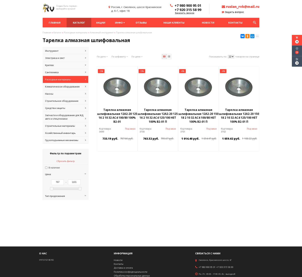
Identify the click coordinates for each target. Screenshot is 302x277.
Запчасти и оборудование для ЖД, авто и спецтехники (64, 117)
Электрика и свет (55, 58)
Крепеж (49, 65)
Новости (208, 22)
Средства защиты (55, 108)
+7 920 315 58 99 (224, 267)
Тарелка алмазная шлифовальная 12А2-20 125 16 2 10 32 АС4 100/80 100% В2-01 (117, 116)
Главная (54, 22)
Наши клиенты (173, 22)
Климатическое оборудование (62, 86)
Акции (100, 22)
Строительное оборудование (61, 100)
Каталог (79, 22)
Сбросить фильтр (65, 161)
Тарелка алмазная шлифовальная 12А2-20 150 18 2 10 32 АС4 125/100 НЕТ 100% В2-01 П (239, 116)
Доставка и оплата (123, 267)
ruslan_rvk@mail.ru (242, 7)
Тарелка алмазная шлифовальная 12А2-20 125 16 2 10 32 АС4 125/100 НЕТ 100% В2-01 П (158, 116)
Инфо (119, 22)
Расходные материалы (58, 79)
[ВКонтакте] (242, 36)
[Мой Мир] (252, 36)
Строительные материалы (60, 125)
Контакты (235, 22)
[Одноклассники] (247, 36)
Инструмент (52, 50)
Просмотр (126, 146)
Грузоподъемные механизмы (61, 140)
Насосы (49, 93)
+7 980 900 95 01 (207, 267)
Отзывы (141, 22)
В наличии (54, 167)
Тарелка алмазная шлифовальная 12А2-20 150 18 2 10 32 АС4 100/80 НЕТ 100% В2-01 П (198, 116)
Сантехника (52, 72)
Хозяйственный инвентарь (60, 133)
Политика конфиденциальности (130, 271)
